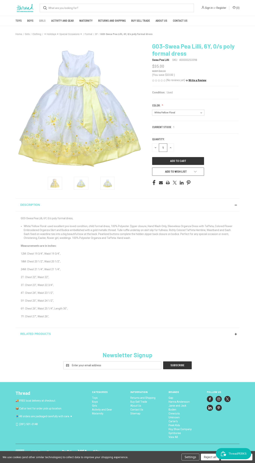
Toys (18, 20)
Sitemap (135, 413)
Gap (171, 397)
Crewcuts (174, 413)
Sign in (209, 7)
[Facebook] (154, 182)
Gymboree (175, 433)
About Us (161, 20)
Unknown (174, 417)
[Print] (168, 182)
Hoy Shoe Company (180, 429)
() (238, 7)
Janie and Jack (177, 405)
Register (221, 7)
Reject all (210, 457)
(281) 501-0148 (28, 424)
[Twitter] (175, 182)
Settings (190, 457)
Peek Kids (174, 425)
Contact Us (180, 20)
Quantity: (158, 139)
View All (173, 437)
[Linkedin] (182, 182)
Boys (30, 20)
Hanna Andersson (179, 401)
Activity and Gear (62, 20)
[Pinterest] (188, 182)
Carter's (173, 421)
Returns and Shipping (112, 20)
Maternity (86, 20)
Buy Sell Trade (140, 20)
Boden (172, 409)
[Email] (161, 182)
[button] (196, 80)
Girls (42, 20)
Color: (156, 105)
